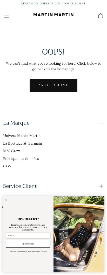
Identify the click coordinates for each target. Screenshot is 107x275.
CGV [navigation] (7, 166)
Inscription (28, 243)
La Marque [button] (16, 123)
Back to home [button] (53, 85)
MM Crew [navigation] (11, 151)
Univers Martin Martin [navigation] (22, 136)
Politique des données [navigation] (21, 159)
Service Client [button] (20, 186)
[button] (6, 16)
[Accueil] (53, 16)
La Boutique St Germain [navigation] (22, 144)
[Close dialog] (6, 199)
